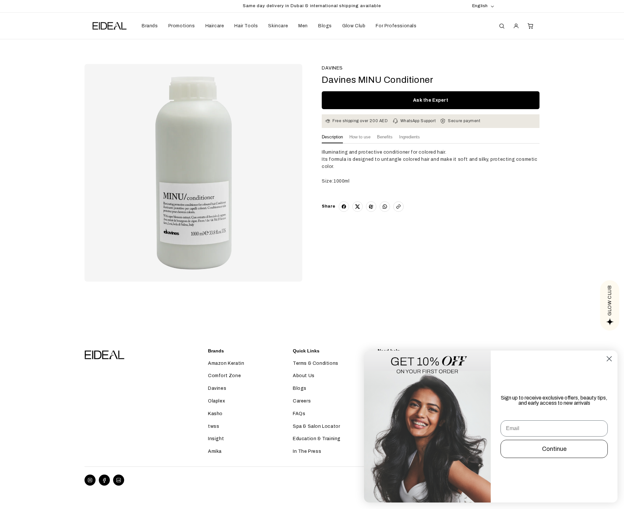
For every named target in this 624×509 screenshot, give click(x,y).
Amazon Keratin (226, 363)
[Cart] (530, 26)
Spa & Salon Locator (316, 426)
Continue (554, 449)
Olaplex (216, 401)
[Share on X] (357, 206)
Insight (216, 438)
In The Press (307, 451)
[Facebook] (104, 480)
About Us (304, 375)
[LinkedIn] (118, 480)
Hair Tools (246, 25)
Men (303, 25)
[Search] (502, 26)
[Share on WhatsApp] (385, 206)
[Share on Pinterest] (371, 206)
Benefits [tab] (385, 136)
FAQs (299, 413)
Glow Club (353, 25)
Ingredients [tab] (409, 136)
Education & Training (317, 438)
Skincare (278, 25)
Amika (215, 451)
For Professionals (396, 25)
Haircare (214, 25)
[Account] (516, 26)
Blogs (325, 25)
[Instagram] (90, 480)
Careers (302, 401)
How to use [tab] (359, 136)
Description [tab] (332, 136)
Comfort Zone (224, 375)
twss (213, 426)
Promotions (181, 25)
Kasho (215, 413)
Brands (150, 25)
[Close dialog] (609, 358)
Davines (217, 388)
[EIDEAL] (109, 26)
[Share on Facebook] (344, 206)
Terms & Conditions (315, 363)
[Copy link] (398, 206)
